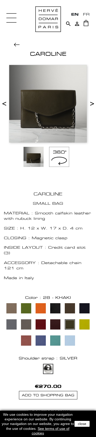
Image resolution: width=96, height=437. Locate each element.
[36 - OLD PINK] (26, 341)
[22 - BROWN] (69, 309)
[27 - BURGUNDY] (55, 325)
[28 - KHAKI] (69, 325)
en (75, 14)
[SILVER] (48, 370)
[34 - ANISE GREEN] (84, 325)
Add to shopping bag (48, 395)
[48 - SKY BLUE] (69, 341)
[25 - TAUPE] (26, 325)
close (82, 424)
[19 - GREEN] (26, 309)
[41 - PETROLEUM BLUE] (40, 341)
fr (86, 14)
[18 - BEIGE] (11, 309)
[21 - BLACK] (55, 309)
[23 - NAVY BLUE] (84, 309)
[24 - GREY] (11, 325)
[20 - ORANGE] (40, 309)
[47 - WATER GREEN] (55, 341)
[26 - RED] (40, 325)
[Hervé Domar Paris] (48, 18)
